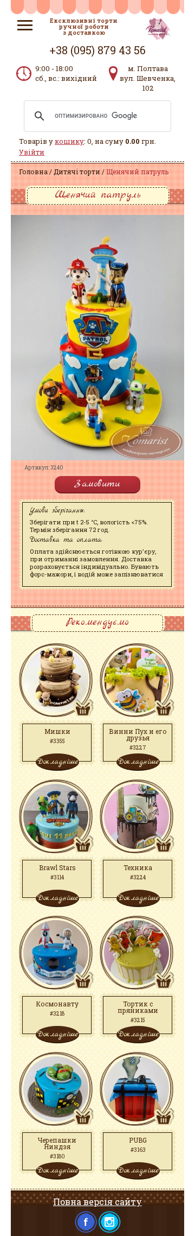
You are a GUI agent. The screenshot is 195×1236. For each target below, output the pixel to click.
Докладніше (57, 761)
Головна (33, 171)
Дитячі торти (77, 171)
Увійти (31, 152)
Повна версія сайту (97, 1201)
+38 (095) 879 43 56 (97, 50)
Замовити (97, 484)
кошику (69, 141)
